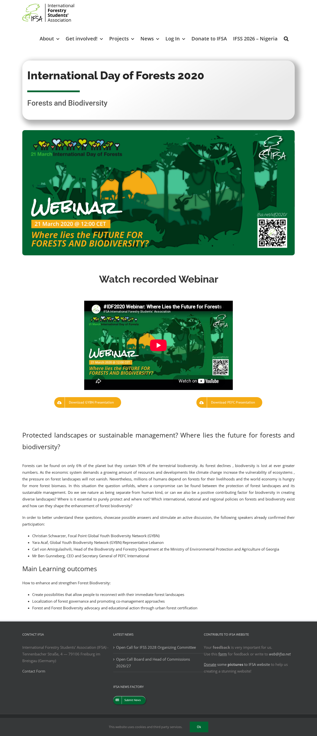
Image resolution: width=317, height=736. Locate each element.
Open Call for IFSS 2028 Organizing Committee (156, 647)
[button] (286, 38)
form (222, 653)
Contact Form (33, 671)
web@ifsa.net (280, 653)
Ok (199, 727)
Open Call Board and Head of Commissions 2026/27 (153, 662)
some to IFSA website (237, 664)
